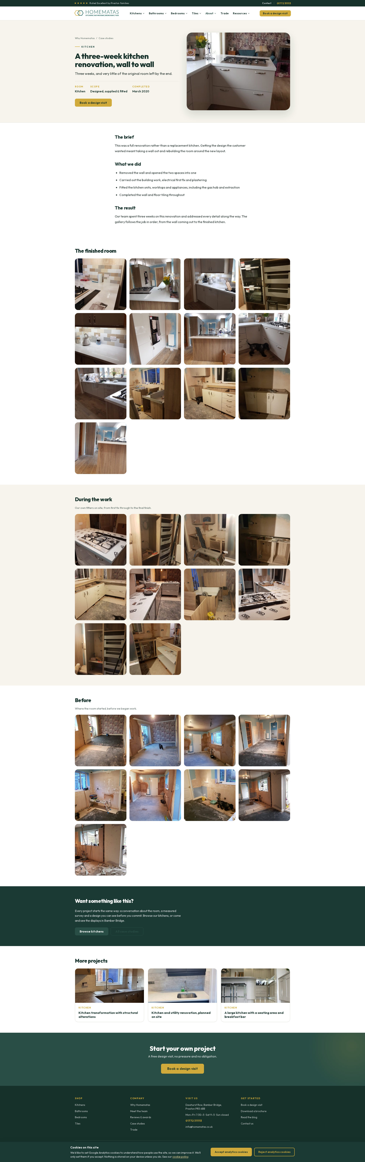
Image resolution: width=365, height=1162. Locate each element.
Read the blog (249, 1117)
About (209, 13)
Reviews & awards (140, 1117)
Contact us (247, 1123)
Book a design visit (275, 13)
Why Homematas (85, 38)
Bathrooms (156, 13)
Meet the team (139, 1111)
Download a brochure (254, 1111)
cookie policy (180, 1156)
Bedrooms (178, 13)
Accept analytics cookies (231, 1152)
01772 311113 (284, 3)
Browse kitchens (92, 931)
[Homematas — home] (97, 13)
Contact (266, 3)
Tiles (195, 13)
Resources (240, 13)
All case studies (127, 931)
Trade (225, 13)
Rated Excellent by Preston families (101, 3)
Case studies (106, 38)
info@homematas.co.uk (199, 1126)
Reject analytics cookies (274, 1152)
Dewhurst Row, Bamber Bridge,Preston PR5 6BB (204, 1106)
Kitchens (136, 13)
